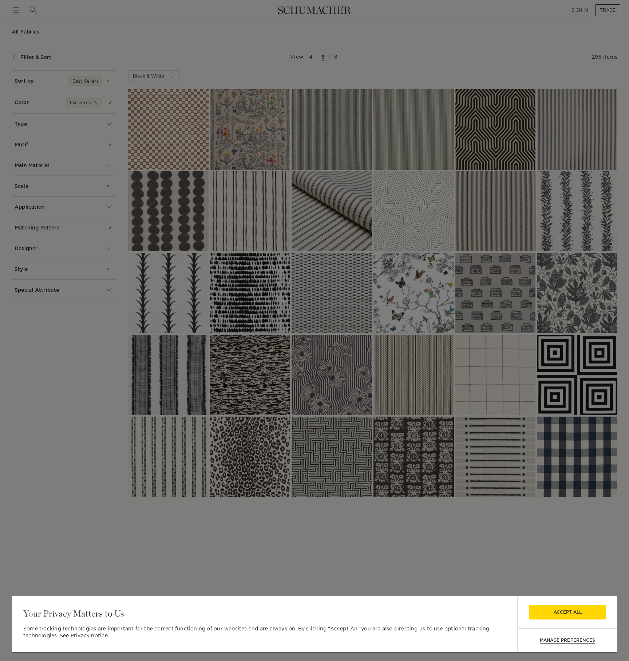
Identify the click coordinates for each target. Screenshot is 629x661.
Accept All (568, 612)
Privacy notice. (90, 635)
